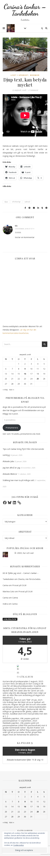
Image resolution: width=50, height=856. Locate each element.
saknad (27, 202)
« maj (5, 389)
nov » (11, 389)
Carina (5, 585)
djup (6, 202)
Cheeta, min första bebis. (29, 579)
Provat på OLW (19, 585)
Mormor (34, 75)
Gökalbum (26, 676)
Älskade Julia (8, 461)
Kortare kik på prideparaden (15, 681)
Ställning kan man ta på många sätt (18, 480)
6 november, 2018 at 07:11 (24, 229)
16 (25, 374)
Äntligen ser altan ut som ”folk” (17, 699)
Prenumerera (12, 427)
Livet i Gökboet (20, 75)
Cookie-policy (18, 845)
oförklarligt (16, 202)
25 (38, 379)
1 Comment (33, 90)
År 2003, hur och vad (24, 553)
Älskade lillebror (10, 474)
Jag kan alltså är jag (11, 467)
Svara (18, 232)
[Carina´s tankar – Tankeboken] (25, 12)
